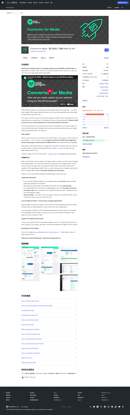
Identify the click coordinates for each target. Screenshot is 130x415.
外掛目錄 (32, 397)
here (65, 174)
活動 (79, 395)
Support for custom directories (29, 348)
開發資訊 (51, 58)
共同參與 (80, 392)
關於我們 (8, 392)
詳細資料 (25, 58)
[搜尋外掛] (21, 12)
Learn (55, 392)
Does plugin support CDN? (28, 362)
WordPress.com (106, 392)
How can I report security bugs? (30, 301)
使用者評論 (34, 58)
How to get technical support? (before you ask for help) (37, 305)
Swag (80, 400)
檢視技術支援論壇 (87, 144)
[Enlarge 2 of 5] (56, 248)
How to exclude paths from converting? (32, 343)
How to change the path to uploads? (31, 339)
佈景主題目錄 (33, 395)
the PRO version (30, 138)
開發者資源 (56, 397)
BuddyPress (105, 400)
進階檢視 (84, 100)
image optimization (104, 93)
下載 (107, 50)
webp (106, 96)
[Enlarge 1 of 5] (37, 248)
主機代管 (8, 397)
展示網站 (32, 392)
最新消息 (8, 395)
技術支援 (106, 58)
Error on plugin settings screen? (30, 320)
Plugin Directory (10, 7)
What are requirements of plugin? (30, 329)
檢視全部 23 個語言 (104, 83)
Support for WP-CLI (26, 357)
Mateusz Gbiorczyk (37, 51)
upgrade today (52, 154)
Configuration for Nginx (27, 310)
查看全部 (106, 127)
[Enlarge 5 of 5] (76, 276)
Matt (103, 395)
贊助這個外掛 (86, 156)
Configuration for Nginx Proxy (29, 315)
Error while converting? (27, 324)
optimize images (100, 96)
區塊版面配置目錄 (34, 400)
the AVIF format (50, 212)
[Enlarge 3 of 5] (76, 248)
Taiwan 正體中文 (24, 406)
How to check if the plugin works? (30, 334)
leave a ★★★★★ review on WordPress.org (46, 232)
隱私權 (7, 400)
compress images (104, 87)
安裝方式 (43, 58)
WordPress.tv (58, 400)
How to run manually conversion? (30, 353)
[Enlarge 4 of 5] (76, 265)
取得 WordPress (123, 2)
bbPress (104, 397)
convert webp (105, 90)
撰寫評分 (84, 127)
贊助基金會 (81, 397)
